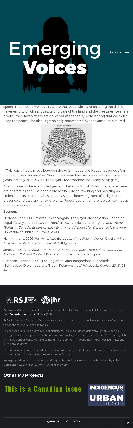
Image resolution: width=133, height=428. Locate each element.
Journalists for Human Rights (27, 314)
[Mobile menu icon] (127, 52)
